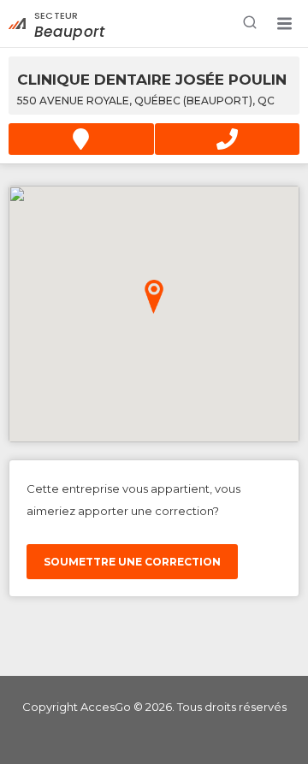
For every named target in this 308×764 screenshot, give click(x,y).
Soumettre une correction (132, 561)
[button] (284, 24)
